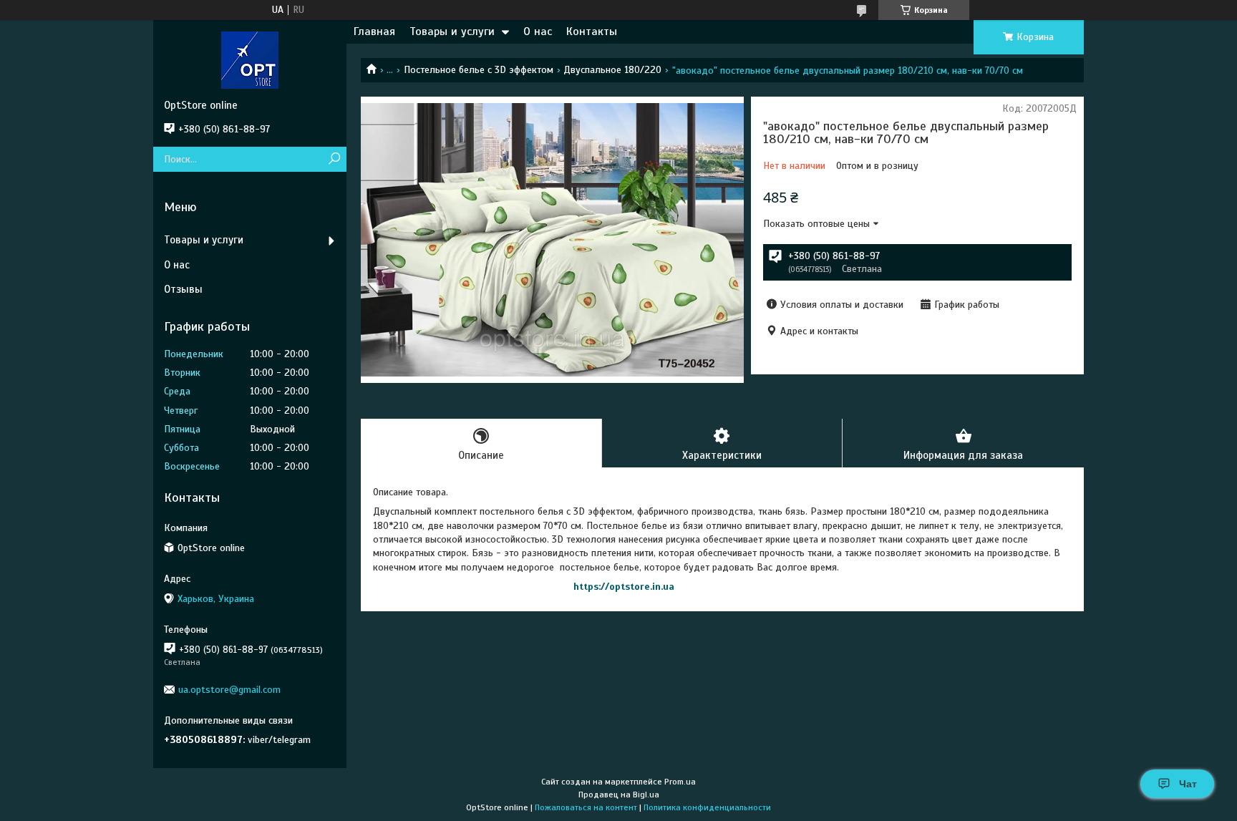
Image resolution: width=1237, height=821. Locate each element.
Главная (374, 31)
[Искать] (333, 159)
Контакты (591, 31)
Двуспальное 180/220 (612, 70)
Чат (1188, 784)
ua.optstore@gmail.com (229, 690)
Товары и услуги (452, 31)
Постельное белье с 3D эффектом (478, 70)
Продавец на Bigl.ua (618, 795)
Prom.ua (680, 782)
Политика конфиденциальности (707, 807)
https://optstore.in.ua (623, 586)
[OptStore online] (250, 59)
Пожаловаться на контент (586, 807)
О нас (537, 31)
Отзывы (183, 289)
